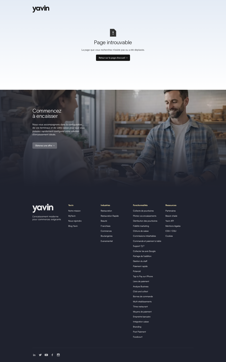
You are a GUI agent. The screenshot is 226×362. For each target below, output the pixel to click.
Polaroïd (137, 271)
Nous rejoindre (74, 221)
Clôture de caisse (141, 231)
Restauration (106, 210)
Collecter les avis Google (144, 251)
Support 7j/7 (138, 246)
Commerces (106, 231)
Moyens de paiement (142, 311)
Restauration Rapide (110, 216)
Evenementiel (107, 241)
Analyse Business (140, 286)
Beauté (104, 221)
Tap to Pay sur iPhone (143, 276)
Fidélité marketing (141, 226)
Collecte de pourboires (143, 210)
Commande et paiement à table (147, 241)
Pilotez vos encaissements (144, 216)
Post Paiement (139, 331)
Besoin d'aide (171, 216)
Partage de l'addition (142, 256)
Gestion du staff (140, 261)
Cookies (169, 236)
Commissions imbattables (144, 236)
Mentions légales (172, 226)
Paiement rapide (140, 266)
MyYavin (72, 216)
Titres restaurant (140, 306)
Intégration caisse (141, 321)
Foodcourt (137, 336)
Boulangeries (106, 236)
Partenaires (170, 210)
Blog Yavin (73, 226)
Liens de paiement (141, 281)
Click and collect (140, 291)
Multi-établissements (142, 301)
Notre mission (74, 210)
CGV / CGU (170, 231)
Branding (137, 326)
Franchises (105, 226)
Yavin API (169, 221)
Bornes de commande (143, 296)
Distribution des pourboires (145, 221)
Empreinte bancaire (141, 316)
